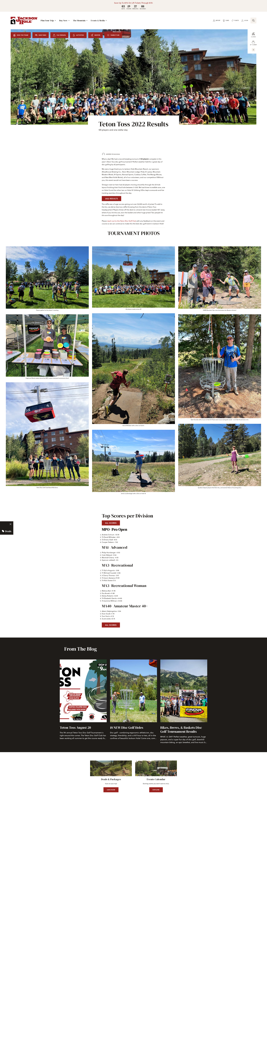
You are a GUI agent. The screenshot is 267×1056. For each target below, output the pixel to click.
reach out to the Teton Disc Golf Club (121, 221)
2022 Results (111, 198)
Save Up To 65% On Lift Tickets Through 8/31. (133, 3)
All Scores (111, 523)
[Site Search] (253, 20)
